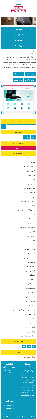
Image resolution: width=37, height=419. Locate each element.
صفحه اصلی (18, 29)
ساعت (33, 214)
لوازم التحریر (31, 279)
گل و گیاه (32, 275)
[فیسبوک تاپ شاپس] (34, 346)
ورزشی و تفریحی (30, 331)
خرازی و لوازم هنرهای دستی (26, 210)
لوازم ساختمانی (30, 297)
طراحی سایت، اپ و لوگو (27, 227)
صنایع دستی (31, 223)
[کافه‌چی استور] (18, 21)
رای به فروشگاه (18, 74)
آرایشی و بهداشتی (30, 158)
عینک (33, 240)
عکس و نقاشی (30, 231)
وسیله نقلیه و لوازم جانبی (27, 336)
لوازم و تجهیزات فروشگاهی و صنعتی (24, 310)
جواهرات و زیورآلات (29, 192)
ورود (33, 137)
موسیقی (32, 323)
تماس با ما (9, 411)
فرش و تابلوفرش (30, 249)
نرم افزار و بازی (30, 327)
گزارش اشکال (18, 46)
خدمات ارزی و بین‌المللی (28, 201)
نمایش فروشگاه (30, 74)
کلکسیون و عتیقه (30, 266)
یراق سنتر (18, 148)
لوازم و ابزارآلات (30, 305)
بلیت (33, 179)
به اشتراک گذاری (29, 80)
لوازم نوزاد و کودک (29, 301)
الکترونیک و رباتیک (29, 171)
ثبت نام (27, 137)
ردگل (33, 53)
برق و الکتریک (31, 175)
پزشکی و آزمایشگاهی (28, 184)
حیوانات (33, 197)
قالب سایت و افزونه (29, 258)
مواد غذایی (32, 318)
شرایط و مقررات (9, 405)
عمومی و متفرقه (30, 236)
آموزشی (32, 162)
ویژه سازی (18, 40)
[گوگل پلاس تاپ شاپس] (29, 346)
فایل (34, 244)
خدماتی (33, 205)
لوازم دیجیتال (31, 292)
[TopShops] (18, 7)
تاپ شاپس (15, 416)
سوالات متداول (9, 408)
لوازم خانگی (31, 284)
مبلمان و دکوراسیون (29, 314)
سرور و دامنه (31, 218)
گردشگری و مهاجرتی (28, 271)
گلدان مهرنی (30, 357)
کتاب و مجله (31, 262)
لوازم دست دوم (30, 288)
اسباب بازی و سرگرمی (28, 166)
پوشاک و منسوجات (29, 188)
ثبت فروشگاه (18, 35)
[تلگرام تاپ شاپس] (24, 346)
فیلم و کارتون (31, 253)
